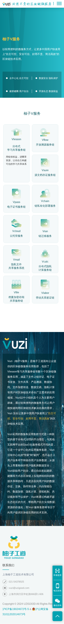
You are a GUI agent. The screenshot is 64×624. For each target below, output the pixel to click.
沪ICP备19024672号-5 (15, 609)
